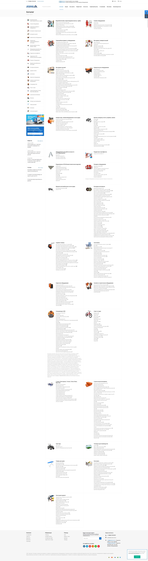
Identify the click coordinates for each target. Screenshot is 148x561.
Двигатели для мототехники (62, 254)
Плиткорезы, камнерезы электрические (64, 389)
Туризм (96, 338)
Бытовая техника (59, 462)
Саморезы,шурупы (98, 138)
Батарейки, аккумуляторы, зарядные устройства (103, 462)
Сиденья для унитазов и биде (100, 268)
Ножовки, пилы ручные (61, 94)
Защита (96, 320)
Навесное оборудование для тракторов (64, 447)
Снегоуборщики (59, 267)
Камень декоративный (99, 447)
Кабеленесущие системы (99, 470)
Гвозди (96, 125)
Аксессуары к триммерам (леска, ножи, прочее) (65, 248)
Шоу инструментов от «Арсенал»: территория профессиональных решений (34, 153)
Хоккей (96, 340)
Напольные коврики (60, 468)
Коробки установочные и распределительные (103, 472)
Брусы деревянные (98, 389)
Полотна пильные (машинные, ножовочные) (102, 217)
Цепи (95, 142)
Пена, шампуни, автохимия (61, 263)
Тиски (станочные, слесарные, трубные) (64, 397)
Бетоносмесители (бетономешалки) (101, 284)
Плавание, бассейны (98, 327)
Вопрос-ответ (67, 536)
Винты (96, 122)
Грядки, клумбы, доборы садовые (100, 455)
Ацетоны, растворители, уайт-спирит (101, 386)
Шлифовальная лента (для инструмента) (102, 234)
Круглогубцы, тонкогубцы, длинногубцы (64, 86)
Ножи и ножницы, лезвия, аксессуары (63, 92)
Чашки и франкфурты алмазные (100, 231)
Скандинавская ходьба (98, 333)
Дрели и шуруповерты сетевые (62, 501)
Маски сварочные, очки (61, 288)
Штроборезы (59, 523)
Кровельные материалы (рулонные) (101, 407)
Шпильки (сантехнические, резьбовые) (101, 144)
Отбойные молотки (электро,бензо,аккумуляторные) (66, 510)
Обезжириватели (97, 413)
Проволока (96, 437)
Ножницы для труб (60, 93)
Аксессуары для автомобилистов (62, 44)
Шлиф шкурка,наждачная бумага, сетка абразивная (104, 233)
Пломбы (95, 216)
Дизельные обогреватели (99, 71)
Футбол (96, 339)
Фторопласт (58, 178)
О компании (28, 534)
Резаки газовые (97, 27)
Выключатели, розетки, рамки (100, 465)
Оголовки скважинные (60, 31)
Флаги (57, 348)
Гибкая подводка (98, 249)
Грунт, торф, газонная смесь (100, 446)
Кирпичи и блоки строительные (100, 400)
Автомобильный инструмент (62, 42)
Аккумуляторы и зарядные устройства (63, 497)
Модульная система (60, 508)
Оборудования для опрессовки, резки (101, 290)
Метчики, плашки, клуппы (99, 205)
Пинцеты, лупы (59, 97)
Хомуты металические (61, 179)
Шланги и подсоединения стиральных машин (103, 277)
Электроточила (59, 401)
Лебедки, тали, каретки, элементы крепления (65, 53)
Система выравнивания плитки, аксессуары (102, 424)
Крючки (96, 135)
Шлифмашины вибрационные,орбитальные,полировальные (67, 520)
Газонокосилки (59, 252)
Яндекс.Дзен (98, 546)
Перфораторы (59, 511)
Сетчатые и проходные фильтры (100, 267)
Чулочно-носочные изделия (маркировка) (64, 351)
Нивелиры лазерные (98, 45)
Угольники (96, 51)
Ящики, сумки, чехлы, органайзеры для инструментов (66, 111)
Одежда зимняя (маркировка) (62, 325)
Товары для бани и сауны (61, 473)
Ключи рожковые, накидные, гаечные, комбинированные (67, 81)
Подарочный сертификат (99, 153)
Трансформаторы (97, 485)
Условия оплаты (48, 536)
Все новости (40, 140)
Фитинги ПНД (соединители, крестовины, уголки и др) (66, 34)
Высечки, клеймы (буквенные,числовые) (102, 191)
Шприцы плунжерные (60, 61)
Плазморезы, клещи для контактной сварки (64, 292)
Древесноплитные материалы (100, 397)
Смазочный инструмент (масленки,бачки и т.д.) (65, 58)
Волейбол (96, 317)
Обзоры (65, 539)
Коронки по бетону (98, 197)
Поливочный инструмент (61, 265)
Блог (65, 534)
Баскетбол (96, 314)
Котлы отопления (97, 257)
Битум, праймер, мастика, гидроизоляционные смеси (104, 388)
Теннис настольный (98, 336)
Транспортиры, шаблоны (99, 50)
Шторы (57, 476)
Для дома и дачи (59, 466)
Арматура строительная (99, 385)
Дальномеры (97, 42)
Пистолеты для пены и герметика (63, 98)
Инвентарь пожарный (98, 170)
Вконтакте (84, 546)
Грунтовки (96, 395)
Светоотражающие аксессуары (62, 334)
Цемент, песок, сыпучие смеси (100, 430)
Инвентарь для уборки (61, 467)
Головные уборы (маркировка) (62, 316)
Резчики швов (97, 292)
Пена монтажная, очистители (100, 417)
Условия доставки (49, 538)
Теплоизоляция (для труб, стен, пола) (101, 429)
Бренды (65, 538)
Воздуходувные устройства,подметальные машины (66, 251)
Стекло (95, 427)
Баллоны (96, 22)
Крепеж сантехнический (99, 258)
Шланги (58, 180)
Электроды (58, 305)
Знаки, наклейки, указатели (99, 169)
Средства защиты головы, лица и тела (63, 340)
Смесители (96, 272)
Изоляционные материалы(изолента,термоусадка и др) (105, 468)
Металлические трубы (98, 409)
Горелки (96, 23)
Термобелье (59, 345)
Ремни (58, 174)
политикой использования (133, 553)
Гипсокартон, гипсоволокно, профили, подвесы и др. (104, 394)
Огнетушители (97, 173)
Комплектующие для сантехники (100, 256)
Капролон (58, 166)
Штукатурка (96, 434)
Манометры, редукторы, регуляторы (101, 261)
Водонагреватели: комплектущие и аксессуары (103, 248)
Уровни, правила (97, 53)
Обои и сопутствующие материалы (101, 414)
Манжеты (58, 170)
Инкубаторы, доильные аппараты (62, 256)
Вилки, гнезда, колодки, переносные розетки (103, 464)
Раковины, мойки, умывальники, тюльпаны (102, 266)
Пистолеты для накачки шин (61, 122)
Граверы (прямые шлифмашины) (62, 499)
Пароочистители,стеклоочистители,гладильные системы (67, 262)
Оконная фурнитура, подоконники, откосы (102, 416)
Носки (57, 321)
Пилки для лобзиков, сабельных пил (101, 214)
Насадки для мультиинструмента (100, 208)
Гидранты (96, 167)
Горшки (96, 445)
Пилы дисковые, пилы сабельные (63, 512)
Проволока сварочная (60, 294)
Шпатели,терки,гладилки (61, 109)
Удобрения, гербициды (99, 451)
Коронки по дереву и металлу (100, 199)
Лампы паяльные (59, 51)
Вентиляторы (97, 69)
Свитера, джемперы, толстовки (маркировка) (65, 336)
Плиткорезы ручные (60, 388)
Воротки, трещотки (60, 74)
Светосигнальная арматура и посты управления (103, 482)
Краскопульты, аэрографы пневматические (64, 121)
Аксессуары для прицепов (61, 188)
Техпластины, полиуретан (61, 177)
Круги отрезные (97, 201)
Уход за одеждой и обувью (61, 474)
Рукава (58, 175)
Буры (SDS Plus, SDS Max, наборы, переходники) (103, 190)
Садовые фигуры (59, 471)
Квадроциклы (97, 323)
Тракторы (58, 445)
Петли (95, 137)
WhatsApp (96, 546)
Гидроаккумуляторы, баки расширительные (64, 23)
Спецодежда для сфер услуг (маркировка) (64, 337)
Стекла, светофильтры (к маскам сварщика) (64, 301)
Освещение (97, 474)
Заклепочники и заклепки (61, 76)
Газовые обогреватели (98, 70)
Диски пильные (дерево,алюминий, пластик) (103, 194)
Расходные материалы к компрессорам (63, 126)
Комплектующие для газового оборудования (103, 24)
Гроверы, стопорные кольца (99, 126)
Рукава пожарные (97, 177)
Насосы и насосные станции (62, 29)
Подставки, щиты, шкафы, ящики (100, 174)
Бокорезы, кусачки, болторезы (62, 70)
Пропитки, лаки (97, 420)
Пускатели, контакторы (98, 478)
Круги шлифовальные (98, 204)
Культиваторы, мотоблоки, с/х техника (64, 244)
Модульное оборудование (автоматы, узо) (102, 473)
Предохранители (97, 477)
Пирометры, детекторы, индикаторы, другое (102, 48)
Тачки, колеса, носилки (61, 268)
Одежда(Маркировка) (61, 328)
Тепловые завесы (97, 75)
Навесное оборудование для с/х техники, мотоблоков (66, 260)
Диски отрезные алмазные (99, 193)
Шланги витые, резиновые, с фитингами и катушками (66, 130)
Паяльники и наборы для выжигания (101, 476)
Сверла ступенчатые (98, 227)
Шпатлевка (96, 433)
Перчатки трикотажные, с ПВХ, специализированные (66, 331)
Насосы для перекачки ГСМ (61, 55)
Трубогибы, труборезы (60, 108)
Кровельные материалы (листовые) (101, 406)
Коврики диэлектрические (61, 167)
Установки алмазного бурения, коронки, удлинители (66, 399)
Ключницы (96, 172)
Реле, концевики (97, 481)
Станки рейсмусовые (60, 392)
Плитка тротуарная (98, 418)
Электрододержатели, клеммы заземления (64, 304)
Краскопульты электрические (62, 504)
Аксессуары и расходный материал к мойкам (65, 245)
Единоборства (97, 319)
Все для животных (60, 464)
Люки (95, 408)
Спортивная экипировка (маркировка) (63, 339)
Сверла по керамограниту (99, 224)
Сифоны (96, 271)
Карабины (96, 132)
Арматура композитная (98, 384)
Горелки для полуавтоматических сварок (64, 285)
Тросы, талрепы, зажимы (99, 139)
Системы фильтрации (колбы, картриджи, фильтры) (66, 32)
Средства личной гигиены (61, 472)
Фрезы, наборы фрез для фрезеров (101, 230)
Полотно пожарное (97, 175)
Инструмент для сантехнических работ (101, 251)
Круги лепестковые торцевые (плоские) (102, 200)
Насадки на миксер (98, 210)
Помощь (47, 534)
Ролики (95, 328)
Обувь (58, 322)
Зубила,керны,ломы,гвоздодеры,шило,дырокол (65, 77)
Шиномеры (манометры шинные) (62, 129)
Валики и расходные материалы (62, 71)
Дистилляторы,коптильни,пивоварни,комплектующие (66, 465)
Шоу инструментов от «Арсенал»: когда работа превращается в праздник (34, 146)
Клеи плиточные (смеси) (99, 402)
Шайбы (96, 143)
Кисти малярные (59, 78)
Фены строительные (60, 517)
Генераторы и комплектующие (100, 288)
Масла (58, 54)
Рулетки (96, 49)
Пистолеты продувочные (61, 124)
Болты (95, 120)
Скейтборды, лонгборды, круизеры (101, 334)
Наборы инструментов (61, 89)
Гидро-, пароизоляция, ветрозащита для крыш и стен (104, 391)
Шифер (95, 431)
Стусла (57, 105)
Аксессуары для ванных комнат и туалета (102, 244)
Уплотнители (97, 141)
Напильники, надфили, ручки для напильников (65, 91)
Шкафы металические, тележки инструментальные (66, 400)
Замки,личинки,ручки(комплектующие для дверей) (104, 131)
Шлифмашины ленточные (61, 521)
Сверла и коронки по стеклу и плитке (101, 221)
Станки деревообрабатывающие (62, 390)
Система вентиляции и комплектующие (102, 269)
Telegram (87, 546)
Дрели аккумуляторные (61, 500)
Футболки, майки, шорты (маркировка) (64, 349)
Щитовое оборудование (99, 489)
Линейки (96, 44)
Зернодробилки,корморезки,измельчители (64, 255)
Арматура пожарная (98, 166)
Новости (28, 536)
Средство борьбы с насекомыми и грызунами (103, 450)
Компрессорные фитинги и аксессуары (64, 119)
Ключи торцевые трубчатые (61, 82)
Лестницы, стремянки (60, 157)
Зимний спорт (97, 321)
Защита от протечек (60, 24)
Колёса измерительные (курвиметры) (101, 43)
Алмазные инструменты (99, 188)
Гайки (95, 124)
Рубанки (58, 100)
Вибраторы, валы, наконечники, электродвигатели (104, 285)
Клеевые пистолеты (60, 503)
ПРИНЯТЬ (137, 556)
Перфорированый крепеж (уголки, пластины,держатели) (105, 136)
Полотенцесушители (98, 263)
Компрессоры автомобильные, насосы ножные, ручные (66, 50)
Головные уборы (59, 315)
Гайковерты (59, 498)
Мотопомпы (58, 28)
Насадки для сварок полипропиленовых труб (65, 290)
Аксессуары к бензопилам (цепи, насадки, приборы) (66, 246)
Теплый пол (96, 76)
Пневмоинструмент (60, 125)
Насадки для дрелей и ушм (99, 207)
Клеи (95, 401)
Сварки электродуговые (61, 300)
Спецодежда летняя (60, 338)
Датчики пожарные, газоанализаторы (101, 168)
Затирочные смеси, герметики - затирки (102, 399)
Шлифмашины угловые (61, 522)
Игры (95, 322)
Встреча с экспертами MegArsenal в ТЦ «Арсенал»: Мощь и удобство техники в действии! (34, 161)
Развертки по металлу (98, 218)
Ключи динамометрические (61, 80)
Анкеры (96, 119)
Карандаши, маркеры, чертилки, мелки (102, 195)
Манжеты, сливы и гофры (99, 260)
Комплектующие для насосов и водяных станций (65, 27)
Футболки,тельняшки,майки (62, 350)
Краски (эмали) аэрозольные (100, 405)
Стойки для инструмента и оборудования (64, 396)
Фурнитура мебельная (99, 146)
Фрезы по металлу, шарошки (100, 229)
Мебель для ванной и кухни (99, 262)
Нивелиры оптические (98, 47)
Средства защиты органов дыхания (63, 342)
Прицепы (58, 189)
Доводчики (96, 127)
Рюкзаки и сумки (97, 331)
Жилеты (58, 317)
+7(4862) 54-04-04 (62, 2)
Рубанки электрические (61, 515)
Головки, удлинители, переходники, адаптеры (65, 75)
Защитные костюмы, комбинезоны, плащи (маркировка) (67, 320)
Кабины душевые (97, 252)
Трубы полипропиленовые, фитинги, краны (102, 273)
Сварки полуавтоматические (62, 299)
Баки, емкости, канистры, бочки (62, 249)
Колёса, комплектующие (99, 133)
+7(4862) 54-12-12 (62, 1)
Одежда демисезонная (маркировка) (63, 323)
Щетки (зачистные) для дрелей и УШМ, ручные (103, 236)
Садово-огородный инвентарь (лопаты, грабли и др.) (66, 266)
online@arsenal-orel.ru (111, 537)
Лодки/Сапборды (98, 325)
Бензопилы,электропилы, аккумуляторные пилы (65, 250)
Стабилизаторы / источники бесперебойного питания (104, 483)
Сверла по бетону (98, 222)
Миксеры (58, 506)
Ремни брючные (59, 333)
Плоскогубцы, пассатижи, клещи (62, 99)
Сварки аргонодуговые (60, 296)
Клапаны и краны (98, 254)
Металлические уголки (98, 411)
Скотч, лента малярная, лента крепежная (102, 425)
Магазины (28, 539)
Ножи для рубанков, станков (99, 211)
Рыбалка (96, 330)
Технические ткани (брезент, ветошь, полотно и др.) (66, 347)
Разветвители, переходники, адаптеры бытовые (103, 479)
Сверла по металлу (98, 225)
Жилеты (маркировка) (60, 319)
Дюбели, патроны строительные (100, 129)
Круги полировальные (98, 202)
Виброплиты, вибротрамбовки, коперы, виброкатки (104, 287)
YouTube (90, 546)
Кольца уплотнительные (61, 168)
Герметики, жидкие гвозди (99, 390)
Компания (28, 532)
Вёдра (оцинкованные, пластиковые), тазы (64, 72)
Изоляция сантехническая (99, 250)
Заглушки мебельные (98, 130)
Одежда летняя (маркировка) (62, 326)
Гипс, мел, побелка (98, 392)
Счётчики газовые (98, 28)
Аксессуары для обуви (60, 312)
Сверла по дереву (98, 223)
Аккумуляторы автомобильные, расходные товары (66, 43)
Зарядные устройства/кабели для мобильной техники (104, 466)
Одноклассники (93, 546)
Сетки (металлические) (99, 422)
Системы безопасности (60, 158)
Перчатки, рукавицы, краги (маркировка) (64, 332)
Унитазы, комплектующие (99, 274)
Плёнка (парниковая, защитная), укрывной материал (104, 449)
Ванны (95, 245)
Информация (48, 532)
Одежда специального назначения (63, 327)
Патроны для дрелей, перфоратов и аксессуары (103, 212)
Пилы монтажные (59, 385)
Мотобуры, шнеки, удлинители (62, 258)
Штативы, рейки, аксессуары (100, 55)
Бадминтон (96, 312)
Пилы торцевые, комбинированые (63, 386)
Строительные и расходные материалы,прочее (103, 428)
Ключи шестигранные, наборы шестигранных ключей (66, 85)
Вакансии (28, 538)
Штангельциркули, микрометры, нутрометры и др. (103, 54)
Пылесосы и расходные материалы (63, 514)
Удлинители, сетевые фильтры (100, 487)
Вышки (57, 154)
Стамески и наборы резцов (61, 102)
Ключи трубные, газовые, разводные (63, 83)
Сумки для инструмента (61, 344)
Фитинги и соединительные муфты (101, 275)
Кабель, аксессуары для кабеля (100, 471)
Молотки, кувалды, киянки (61, 87)
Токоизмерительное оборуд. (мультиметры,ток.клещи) (104, 484)
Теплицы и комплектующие (99, 454)
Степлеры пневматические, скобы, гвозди (64, 127)
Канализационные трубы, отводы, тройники (65, 26)
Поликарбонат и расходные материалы (101, 419)
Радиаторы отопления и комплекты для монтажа (103, 265)
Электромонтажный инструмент (62, 110)
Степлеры (58, 516)
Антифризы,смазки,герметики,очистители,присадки (66, 45)
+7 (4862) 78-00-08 (111, 535)
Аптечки (58, 314)
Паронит (58, 172)
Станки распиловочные (60, 391)
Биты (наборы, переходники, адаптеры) (102, 189)
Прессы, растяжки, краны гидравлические (64, 56)
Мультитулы (58, 88)
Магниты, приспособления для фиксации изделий (65, 287)
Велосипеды (97, 316)
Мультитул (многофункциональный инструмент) (65, 509)
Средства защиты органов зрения (63, 343)
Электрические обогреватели (100, 77)
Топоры (58, 106)
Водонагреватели (98, 246)
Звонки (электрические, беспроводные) (102, 467)
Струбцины (58, 60)
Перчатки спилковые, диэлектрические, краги (65, 330)
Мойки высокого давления (61, 257)
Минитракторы (59, 446)
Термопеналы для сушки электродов (63, 302)
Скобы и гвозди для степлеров (100, 228)
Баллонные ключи (60, 69)
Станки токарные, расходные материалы (64, 395)
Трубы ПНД (58, 33)
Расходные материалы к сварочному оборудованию (66, 295)
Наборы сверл (97, 206)
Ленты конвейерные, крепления (62, 169)
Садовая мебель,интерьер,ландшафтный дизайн (66, 470)
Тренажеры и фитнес (98, 337)
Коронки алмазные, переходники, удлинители (103, 196)
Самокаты (96, 332)
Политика (28, 541)
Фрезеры (58, 518)
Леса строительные (60, 156)
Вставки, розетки (59, 284)
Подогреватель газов (60, 293)
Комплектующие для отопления (100, 255)
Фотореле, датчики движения (100, 488)
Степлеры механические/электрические (64, 104)
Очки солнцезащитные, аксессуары (101, 326)
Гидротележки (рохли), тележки (62, 47)
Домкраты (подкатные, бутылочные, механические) (66, 48)
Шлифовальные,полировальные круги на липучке (104, 235)
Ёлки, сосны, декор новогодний (62, 477)
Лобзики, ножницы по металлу (62, 505)
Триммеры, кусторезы (60, 269)
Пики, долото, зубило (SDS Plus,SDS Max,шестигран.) (104, 213)
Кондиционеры (97, 74)
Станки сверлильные (60, 394)
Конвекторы (96, 72)
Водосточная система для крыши (62, 22)
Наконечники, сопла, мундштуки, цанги (63, 289)
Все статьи (40, 167)
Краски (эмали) (97, 403)
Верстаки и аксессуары (60, 384)
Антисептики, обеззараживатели (101, 383)
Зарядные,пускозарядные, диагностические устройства (67, 49)
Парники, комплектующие (99, 452)
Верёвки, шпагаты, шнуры (99, 121)
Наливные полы (97, 412)
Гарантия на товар (49, 539)
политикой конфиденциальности (32, 131)
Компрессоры (59, 120)
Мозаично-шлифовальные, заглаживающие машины (104, 289)
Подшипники (59, 173)
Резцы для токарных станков (100, 219)
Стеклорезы (58, 103)
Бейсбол (96, 315)
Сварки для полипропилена (61, 298)
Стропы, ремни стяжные (61, 59)
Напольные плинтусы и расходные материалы (103, 436)
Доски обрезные (97, 396)
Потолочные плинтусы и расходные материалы (103, 435)
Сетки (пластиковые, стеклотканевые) (101, 423)
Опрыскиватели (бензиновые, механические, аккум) (66, 261)
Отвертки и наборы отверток (62, 95)
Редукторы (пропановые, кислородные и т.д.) (103, 26)
